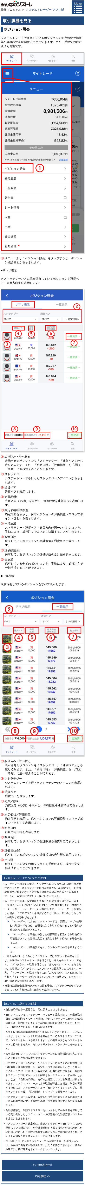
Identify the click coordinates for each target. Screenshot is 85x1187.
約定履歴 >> (42, 1176)
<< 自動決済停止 (42, 1164)
